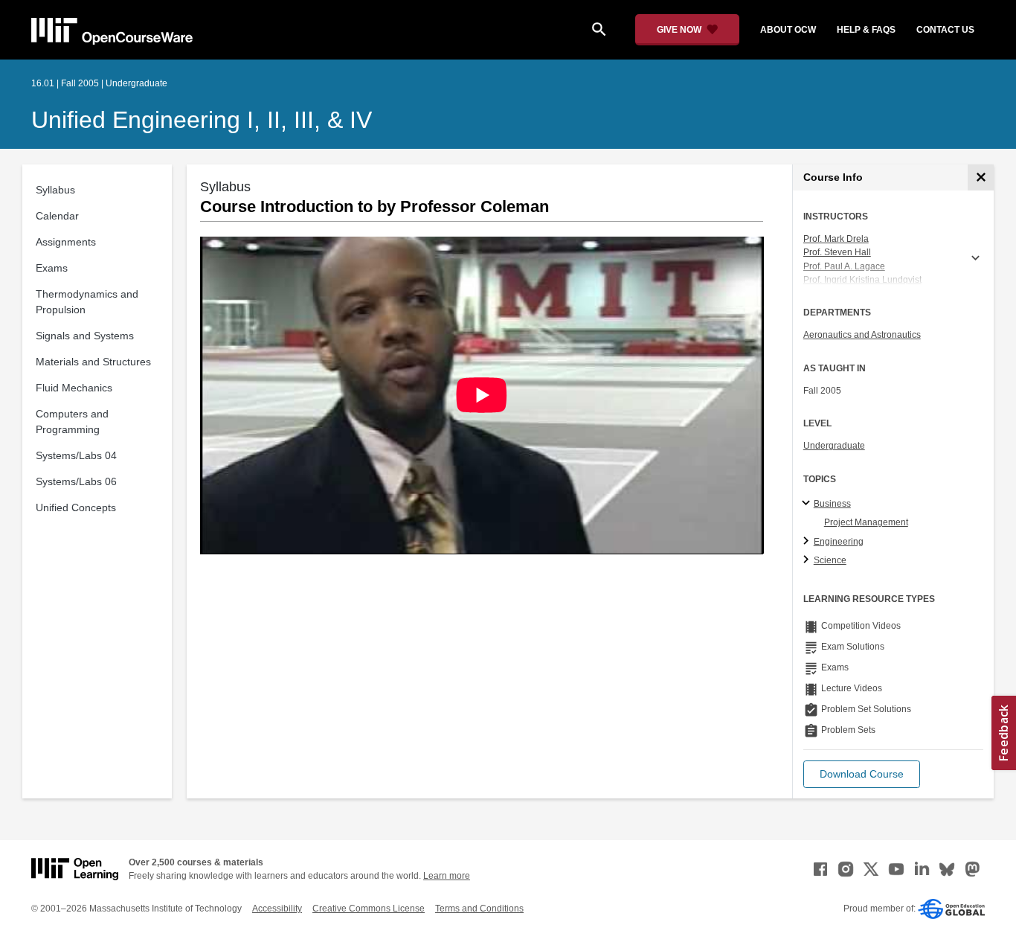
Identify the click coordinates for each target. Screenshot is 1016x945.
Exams (52, 268)
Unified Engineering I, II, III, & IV (201, 119)
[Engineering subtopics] (808, 541)
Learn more (446, 876)
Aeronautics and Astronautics (862, 335)
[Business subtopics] (808, 503)
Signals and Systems (85, 336)
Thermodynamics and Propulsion (87, 301)
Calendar (57, 216)
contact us (945, 30)
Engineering (839, 541)
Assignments (66, 242)
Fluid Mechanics (74, 388)
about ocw (788, 30)
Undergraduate (834, 446)
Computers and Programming (72, 421)
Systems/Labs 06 (76, 481)
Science (830, 560)
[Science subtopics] (808, 560)
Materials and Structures (93, 362)
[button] (861, 774)
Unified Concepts (76, 507)
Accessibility (277, 908)
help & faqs (866, 30)
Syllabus (55, 190)
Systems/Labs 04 (76, 455)
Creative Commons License (368, 908)
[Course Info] (981, 177)
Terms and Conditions (479, 908)
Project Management (866, 522)
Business (832, 504)
